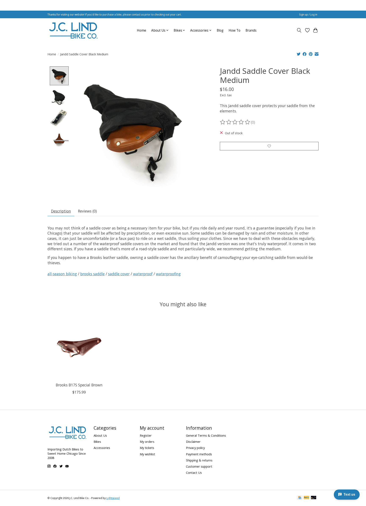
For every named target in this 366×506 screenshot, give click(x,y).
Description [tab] (61, 211)
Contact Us (194, 472)
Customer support (199, 466)
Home (141, 30)
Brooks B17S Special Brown (79, 384)
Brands (250, 30)
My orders (147, 441)
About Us (100, 435)
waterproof (142, 273)
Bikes (97, 441)
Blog (220, 30)
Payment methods (199, 454)
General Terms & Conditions (206, 435)
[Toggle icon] (299, 30)
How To (234, 30)
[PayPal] (306, 498)
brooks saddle (92, 273)
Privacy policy (195, 448)
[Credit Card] (299, 498)
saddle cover (119, 273)
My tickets (147, 448)
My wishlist (147, 454)
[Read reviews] (235, 122)
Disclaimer (193, 441)
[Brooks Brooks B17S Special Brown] (79, 347)
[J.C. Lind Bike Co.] (73, 30)
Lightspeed (113, 498)
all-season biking (62, 273)
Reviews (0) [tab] (87, 211)
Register (146, 435)
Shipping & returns (199, 460)
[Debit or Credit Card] (313, 498)
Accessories (102, 448)
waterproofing (168, 273)
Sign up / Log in (308, 14)
